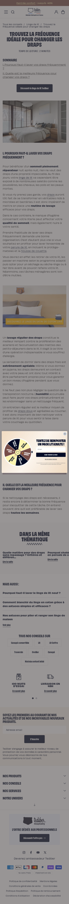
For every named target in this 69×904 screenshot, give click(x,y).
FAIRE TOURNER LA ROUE (50, 455)
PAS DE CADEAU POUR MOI (51, 459)
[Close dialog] (65, 433)
